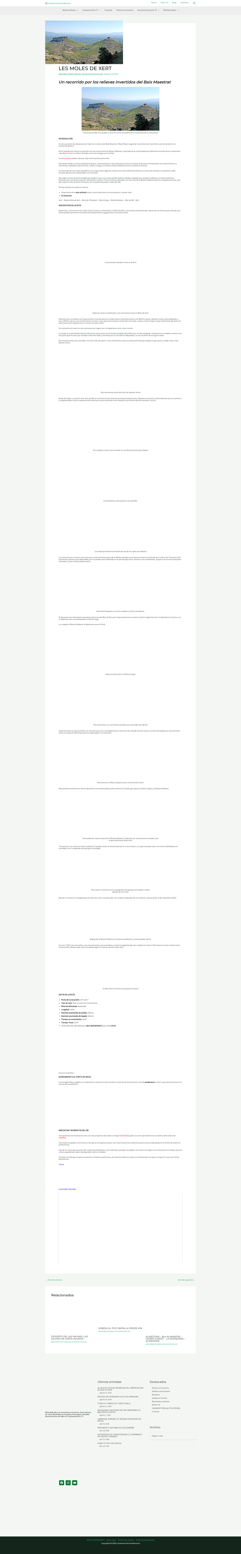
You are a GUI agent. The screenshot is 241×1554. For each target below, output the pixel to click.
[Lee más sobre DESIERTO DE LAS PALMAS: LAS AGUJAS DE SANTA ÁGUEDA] (73, 1316)
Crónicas (155, 1412)
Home (154, 2)
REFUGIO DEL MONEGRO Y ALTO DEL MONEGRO (118, 1397)
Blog (174, 2)
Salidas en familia (159, 1398)
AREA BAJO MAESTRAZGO (70, 74)
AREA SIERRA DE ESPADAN (106, 1331)
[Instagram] (68, 1482)
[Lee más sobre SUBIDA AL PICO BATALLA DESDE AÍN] (120, 1312)
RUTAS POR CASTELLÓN (92, 74)
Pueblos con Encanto (161, 1391)
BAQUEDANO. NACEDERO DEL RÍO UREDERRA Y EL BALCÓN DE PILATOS (119, 1411)
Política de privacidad (145, 1540)
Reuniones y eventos (160, 1401)
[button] (194, 3)
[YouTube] (74, 1482)
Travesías (108, 10)
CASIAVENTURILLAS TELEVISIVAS (166, 1408)
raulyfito (62, 1137)
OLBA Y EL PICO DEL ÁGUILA (109, 1443)
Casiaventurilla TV (90, 10)
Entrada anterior (53, 1280)
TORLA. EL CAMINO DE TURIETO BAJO (114, 1403)
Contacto (184, 2)
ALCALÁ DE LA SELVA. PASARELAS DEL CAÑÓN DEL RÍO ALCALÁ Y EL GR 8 (120, 1389)
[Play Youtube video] (121, 1228)
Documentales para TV (147, 10)
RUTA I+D (156, 1405)
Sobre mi (164, 2)
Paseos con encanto (124, 10)
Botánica (156, 1395)
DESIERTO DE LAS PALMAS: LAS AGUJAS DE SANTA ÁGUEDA (69, 1337)
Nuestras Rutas (69, 10)
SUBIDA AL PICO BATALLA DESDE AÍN (120, 1328)
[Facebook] (61, 1482)
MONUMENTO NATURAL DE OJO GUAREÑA (116, 1428)
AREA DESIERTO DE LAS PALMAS (61, 1342)
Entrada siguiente (187, 1280)
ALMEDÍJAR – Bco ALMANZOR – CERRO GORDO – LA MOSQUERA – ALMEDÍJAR (165, 1338)
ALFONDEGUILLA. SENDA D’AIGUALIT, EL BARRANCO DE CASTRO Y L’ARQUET (120, 1435)
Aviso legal (111, 1540)
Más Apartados (169, 10)
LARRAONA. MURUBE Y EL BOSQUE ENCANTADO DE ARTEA (119, 1420)
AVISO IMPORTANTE (96, 1540)
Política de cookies (126, 1540)
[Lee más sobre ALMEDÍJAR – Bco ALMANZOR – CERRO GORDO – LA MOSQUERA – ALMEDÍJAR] (168, 1316)
